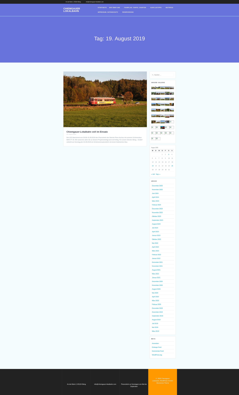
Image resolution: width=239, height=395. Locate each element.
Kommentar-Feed (158, 351)
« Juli (153, 174)
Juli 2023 (155, 228)
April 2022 (155, 247)
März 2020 (155, 300)
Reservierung (128, 12)
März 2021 (155, 274)
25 (172, 166)
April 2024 (155, 197)
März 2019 (155, 331)
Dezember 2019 (157, 308)
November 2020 (157, 285)
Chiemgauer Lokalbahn (71, 9)
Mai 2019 (155, 327)
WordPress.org (157, 355)
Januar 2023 (156, 235)
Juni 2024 (155, 193)
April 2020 (155, 297)
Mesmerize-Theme (162, 383)
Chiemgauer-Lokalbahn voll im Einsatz (87, 132)
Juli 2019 (155, 323)
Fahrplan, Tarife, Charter (135, 7)
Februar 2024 (156, 205)
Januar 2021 (156, 277)
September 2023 (157, 220)
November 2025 (157, 189)
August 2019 (156, 319)
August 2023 (156, 224)
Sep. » (158, 174)
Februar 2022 (156, 254)
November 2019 (157, 312)
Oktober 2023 (156, 216)
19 (152, 166)
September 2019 (157, 316)
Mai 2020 (155, 293)
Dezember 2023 (157, 208)
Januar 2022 (156, 258)
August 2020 (156, 289)
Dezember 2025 (157, 186)
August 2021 (156, 270)
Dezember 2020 (157, 281)
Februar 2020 (156, 304)
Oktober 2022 (156, 239)
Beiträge (169, 7)
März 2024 (155, 201)
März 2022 (155, 251)
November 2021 (157, 266)
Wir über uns (114, 7)
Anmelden (155, 343)
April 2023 (155, 231)
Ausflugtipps (156, 7)
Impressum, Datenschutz (108, 12)
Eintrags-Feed (156, 347)
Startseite (102, 7)
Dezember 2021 (157, 262)
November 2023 (157, 212)
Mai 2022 (155, 243)
